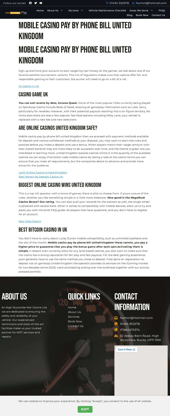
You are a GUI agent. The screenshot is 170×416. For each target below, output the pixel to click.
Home (40, 10)
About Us (52, 10)
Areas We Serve (138, 10)
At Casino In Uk (29, 86)
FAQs (162, 10)
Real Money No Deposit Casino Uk (41, 176)
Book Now (142, 15)
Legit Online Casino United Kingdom (43, 172)
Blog (129, 15)
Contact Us (158, 15)
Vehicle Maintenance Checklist (107, 10)
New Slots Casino (30, 221)
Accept (85, 409)
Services (73, 10)
